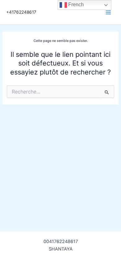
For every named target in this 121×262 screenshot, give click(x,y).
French (75, 4)
